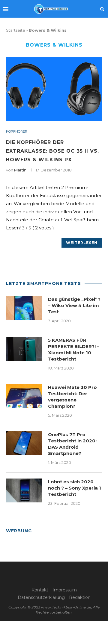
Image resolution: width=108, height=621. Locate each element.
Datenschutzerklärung (41, 597)
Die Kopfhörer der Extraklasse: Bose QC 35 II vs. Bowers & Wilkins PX (52, 150)
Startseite (15, 30)
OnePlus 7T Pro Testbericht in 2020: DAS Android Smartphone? (72, 444)
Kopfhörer (16, 132)
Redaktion (80, 597)
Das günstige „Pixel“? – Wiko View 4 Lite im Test (74, 305)
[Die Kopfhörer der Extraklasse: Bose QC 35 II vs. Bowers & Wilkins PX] (54, 88)
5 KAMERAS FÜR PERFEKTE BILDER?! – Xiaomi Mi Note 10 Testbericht (73, 349)
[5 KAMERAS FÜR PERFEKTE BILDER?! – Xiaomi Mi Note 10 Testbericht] (24, 349)
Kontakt (40, 590)
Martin (20, 170)
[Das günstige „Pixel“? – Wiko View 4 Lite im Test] (24, 308)
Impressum (64, 590)
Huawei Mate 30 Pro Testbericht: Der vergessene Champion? (72, 396)
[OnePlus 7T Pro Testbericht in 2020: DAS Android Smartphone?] (24, 443)
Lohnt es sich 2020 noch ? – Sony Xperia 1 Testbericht (74, 488)
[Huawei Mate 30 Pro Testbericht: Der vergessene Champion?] (24, 396)
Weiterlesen (82, 242)
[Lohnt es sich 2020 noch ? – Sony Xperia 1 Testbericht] (24, 490)
